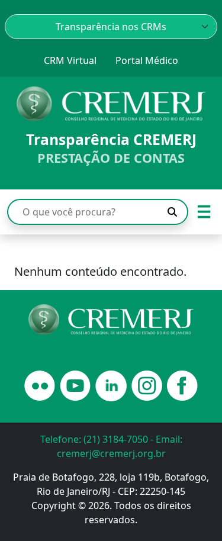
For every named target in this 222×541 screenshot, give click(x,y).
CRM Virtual (70, 60)
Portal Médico (146, 60)
